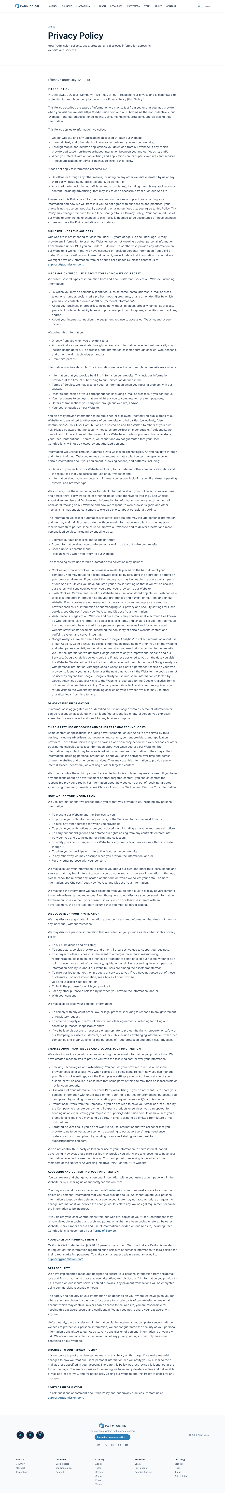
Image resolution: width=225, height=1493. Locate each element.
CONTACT (171, 6)
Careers (99, 1472)
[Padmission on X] (105, 1444)
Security (178, 1463)
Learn (138, 1463)
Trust (177, 1468)
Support (60, 1472)
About (98, 1463)
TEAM (147, 6)
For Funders (141, 1468)
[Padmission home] (27, 6)
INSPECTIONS (83, 6)
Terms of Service (104, 1230)
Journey (20, 1463)
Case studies (62, 1463)
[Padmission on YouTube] (126, 1444)
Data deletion (181, 1476)
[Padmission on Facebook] (119, 1444)
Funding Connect (144, 1472)
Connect (20, 1468)
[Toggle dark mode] (199, 6)
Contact (99, 1476)
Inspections (22, 1472)
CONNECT (67, 6)
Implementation (64, 1468)
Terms (98, 1484)
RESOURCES (116, 6)
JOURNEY (52, 6)
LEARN (102, 6)
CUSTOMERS (133, 6)
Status (177, 1472)
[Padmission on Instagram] (112, 1444)
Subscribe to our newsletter (112, 1437)
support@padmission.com (65, 264)
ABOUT (158, 6)
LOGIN (207, 6)
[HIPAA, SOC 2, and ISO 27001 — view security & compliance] (30, 1435)
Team (98, 1468)
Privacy (99, 1480)
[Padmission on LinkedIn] (98, 1444)
